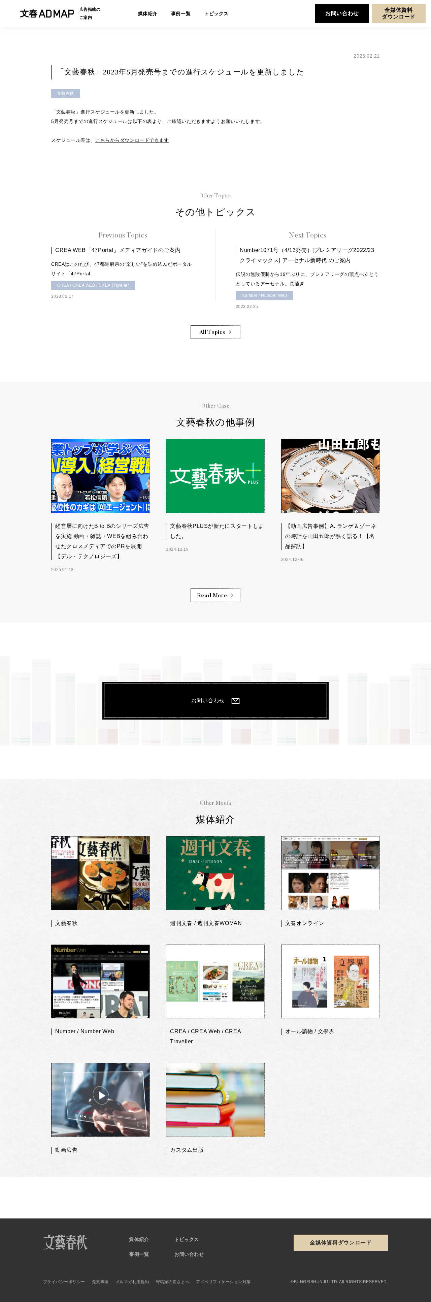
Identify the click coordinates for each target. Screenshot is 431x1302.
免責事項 (100, 1281)
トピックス (186, 1239)
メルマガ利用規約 (132, 1281)
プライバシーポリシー (64, 1281)
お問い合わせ (342, 13)
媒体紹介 (139, 1239)
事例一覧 (139, 1254)
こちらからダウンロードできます (132, 140)
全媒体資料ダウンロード (399, 13)
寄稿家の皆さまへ (173, 1281)
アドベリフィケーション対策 (223, 1281)
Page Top (385, 1190)
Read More (212, 596)
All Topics (212, 332)
